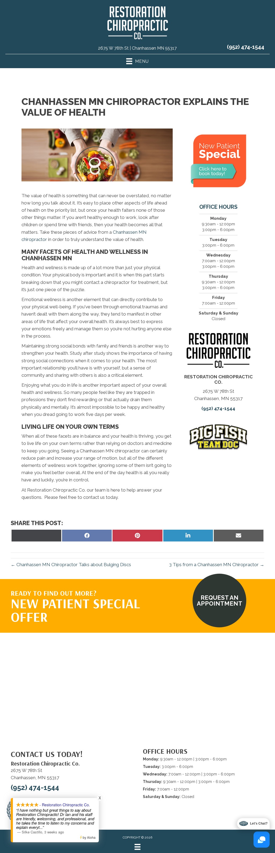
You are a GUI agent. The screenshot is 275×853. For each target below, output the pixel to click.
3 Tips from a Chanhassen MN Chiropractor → (216, 564)
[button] (219, 600)
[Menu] (137, 847)
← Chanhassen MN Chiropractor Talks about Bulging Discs (71, 564)
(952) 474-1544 (245, 47)
